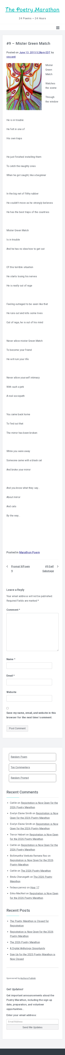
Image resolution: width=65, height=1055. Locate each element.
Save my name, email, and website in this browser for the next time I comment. (31, 715)
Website (11, 692)
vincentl (11, 56)
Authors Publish (28, 978)
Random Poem (19, 756)
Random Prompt (20, 777)
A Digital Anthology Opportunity (27, 948)
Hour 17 (34, 887)
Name (10, 659)
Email (10, 675)
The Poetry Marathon (32, 9)
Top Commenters (20, 767)
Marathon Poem (29, 552)
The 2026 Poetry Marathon (36, 870)
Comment (13, 609)
